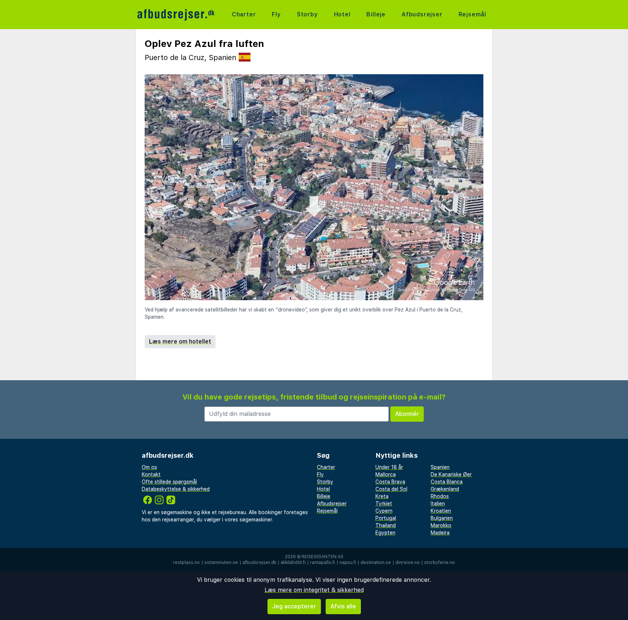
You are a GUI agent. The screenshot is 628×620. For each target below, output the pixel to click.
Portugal (385, 518)
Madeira (440, 533)
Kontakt (151, 474)
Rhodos (440, 496)
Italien (438, 503)
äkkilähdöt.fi (293, 562)
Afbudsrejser (422, 14)
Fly (276, 14)
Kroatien (441, 511)
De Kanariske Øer (451, 474)
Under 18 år (389, 467)
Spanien (440, 467)
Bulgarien (442, 518)
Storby (307, 14)
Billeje (376, 14)
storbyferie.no (439, 562)
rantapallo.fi (322, 562)
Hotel (342, 14)
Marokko (441, 525)
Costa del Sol (391, 489)
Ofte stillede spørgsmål (169, 482)
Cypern (383, 511)
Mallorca (385, 474)
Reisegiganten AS (322, 556)
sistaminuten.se (221, 562)
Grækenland (445, 489)
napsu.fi (347, 562)
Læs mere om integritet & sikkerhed (314, 590)
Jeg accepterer (294, 606)
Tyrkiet (383, 503)
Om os (149, 467)
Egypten (385, 533)
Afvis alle (343, 606)
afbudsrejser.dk (259, 562)
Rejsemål (472, 14)
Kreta (382, 496)
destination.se (376, 562)
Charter (244, 14)
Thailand (385, 525)
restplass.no (186, 562)
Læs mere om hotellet (180, 341)
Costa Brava (390, 482)
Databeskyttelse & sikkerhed (176, 489)
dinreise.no (407, 562)
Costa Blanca (447, 482)
